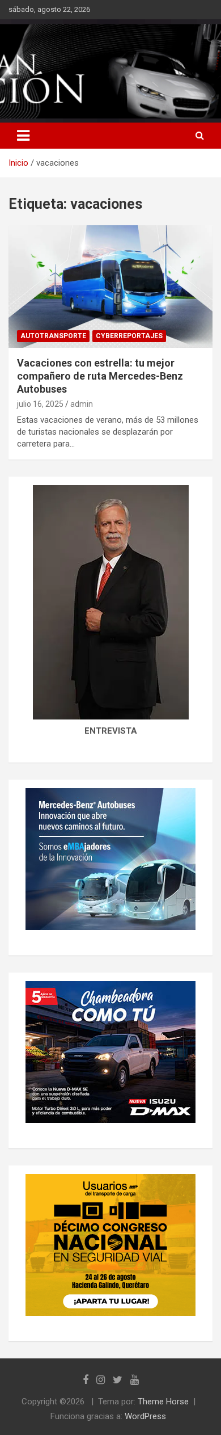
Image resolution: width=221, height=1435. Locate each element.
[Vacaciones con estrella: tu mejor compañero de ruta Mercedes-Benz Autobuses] (110, 286)
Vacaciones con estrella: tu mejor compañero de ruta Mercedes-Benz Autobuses (100, 376)
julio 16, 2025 (40, 404)
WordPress (145, 1416)
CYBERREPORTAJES (129, 336)
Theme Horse (163, 1401)
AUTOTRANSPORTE (53, 336)
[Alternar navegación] (23, 136)
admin (81, 404)
